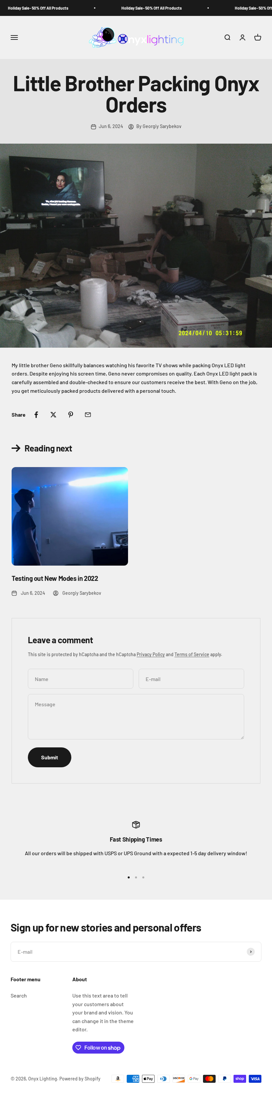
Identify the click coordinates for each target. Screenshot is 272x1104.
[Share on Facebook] (36, 414)
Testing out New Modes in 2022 (55, 578)
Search (19, 995)
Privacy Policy (151, 654)
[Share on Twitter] (53, 414)
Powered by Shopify (80, 1078)
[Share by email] (88, 414)
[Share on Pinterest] (70, 414)
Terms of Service (191, 654)
